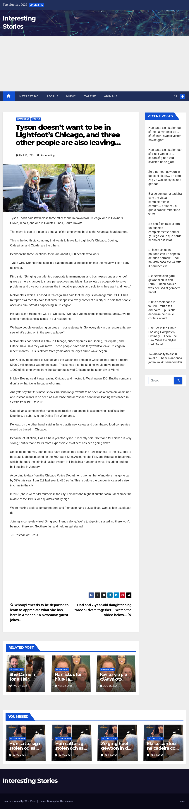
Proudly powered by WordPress (20, 801)
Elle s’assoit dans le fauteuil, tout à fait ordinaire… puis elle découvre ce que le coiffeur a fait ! (162, 310)
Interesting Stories (30, 781)
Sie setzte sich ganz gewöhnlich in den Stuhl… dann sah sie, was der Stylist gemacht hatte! (164, 284)
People (52, 96)
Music (71, 96)
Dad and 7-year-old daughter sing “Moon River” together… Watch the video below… (103, 610)
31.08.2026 (19, 755)
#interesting (48, 155)
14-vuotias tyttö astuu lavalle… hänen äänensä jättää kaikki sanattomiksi (165, 358)
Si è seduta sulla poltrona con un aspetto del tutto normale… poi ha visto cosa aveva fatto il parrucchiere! (164, 258)
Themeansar (66, 801)
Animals (111, 96)
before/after (17, 739)
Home (181, 801)
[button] (175, 96)
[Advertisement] (94, 64)
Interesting (29, 96)
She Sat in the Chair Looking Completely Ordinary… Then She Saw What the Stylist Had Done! (162, 336)
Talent (90, 96)
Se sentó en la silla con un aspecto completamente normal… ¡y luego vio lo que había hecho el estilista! (165, 232)
